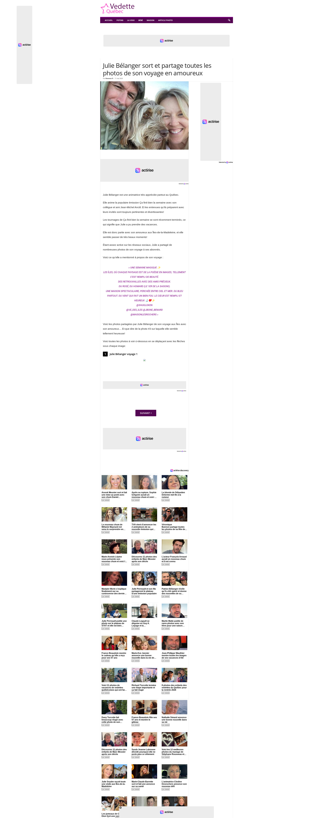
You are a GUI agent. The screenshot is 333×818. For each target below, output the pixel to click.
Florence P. (109, 78)
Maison (150, 20)
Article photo (165, 20)
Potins (120, 20)
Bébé (140, 20)
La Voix (131, 20)
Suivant (145, 413)
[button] (229, 20)
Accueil (109, 20)
